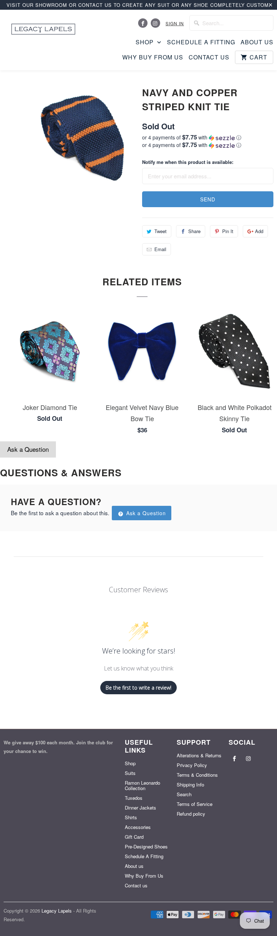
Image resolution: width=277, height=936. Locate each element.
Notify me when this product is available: (187, 162)
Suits (130, 773)
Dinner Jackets (140, 807)
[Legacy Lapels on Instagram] (155, 23)
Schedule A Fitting (201, 42)
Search (184, 794)
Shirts (131, 817)
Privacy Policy (192, 765)
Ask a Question (28, 449)
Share (194, 231)
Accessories (138, 827)
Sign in (175, 23)
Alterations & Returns (199, 755)
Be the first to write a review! (138, 687)
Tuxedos (133, 797)
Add (259, 231)
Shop (145, 42)
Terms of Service (194, 804)
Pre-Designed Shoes (146, 846)
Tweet (160, 231)
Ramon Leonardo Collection (142, 785)
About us (257, 42)
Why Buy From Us (152, 57)
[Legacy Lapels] (43, 27)
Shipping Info (190, 784)
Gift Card (134, 836)
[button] (207, 137)
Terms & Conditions (197, 774)
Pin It (227, 231)
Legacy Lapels (57, 910)
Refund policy (191, 813)
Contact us (209, 57)
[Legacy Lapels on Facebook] (143, 23)
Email (160, 249)
